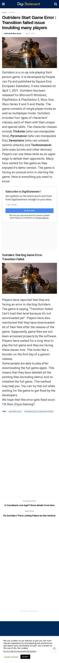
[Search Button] (55, 4)
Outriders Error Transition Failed (38, 411)
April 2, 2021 (30, 33)
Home (4, 12)
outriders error (15, 411)
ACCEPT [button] (25, 657)
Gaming (12, 12)
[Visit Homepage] (29, 4)
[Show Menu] (3, 4)
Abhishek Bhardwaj (12, 33)
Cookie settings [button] (11, 657)
